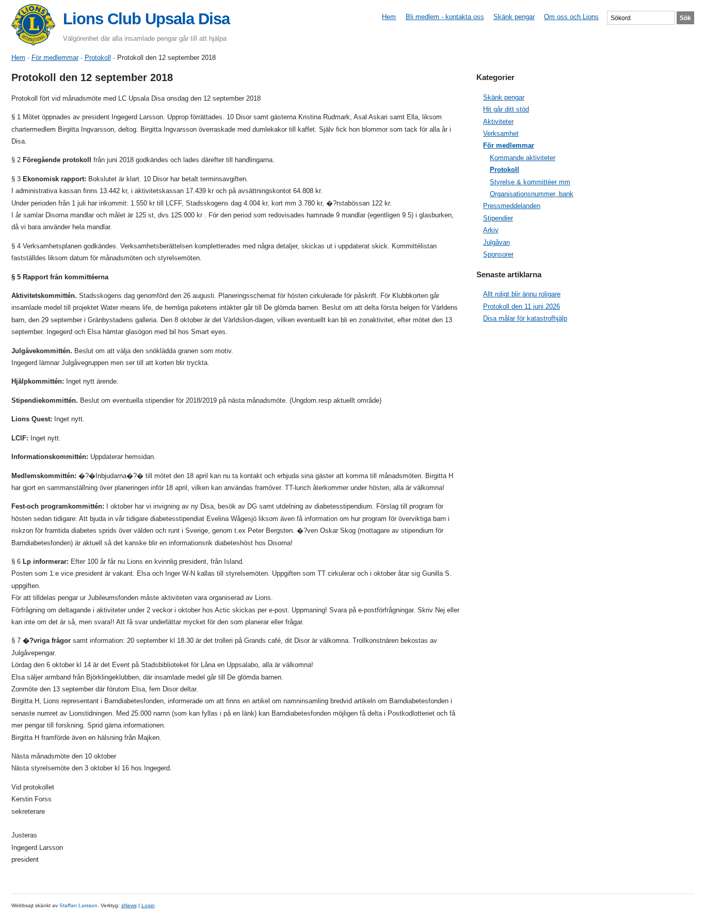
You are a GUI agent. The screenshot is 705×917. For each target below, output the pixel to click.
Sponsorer (498, 254)
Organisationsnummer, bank (531, 194)
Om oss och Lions (571, 17)
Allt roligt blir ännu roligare (521, 294)
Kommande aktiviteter (522, 158)
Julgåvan (496, 242)
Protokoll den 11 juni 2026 (521, 306)
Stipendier (498, 218)
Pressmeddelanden (511, 206)
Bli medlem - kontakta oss (445, 17)
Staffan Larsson (78, 905)
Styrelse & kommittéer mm (530, 182)
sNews (129, 905)
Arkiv (491, 230)
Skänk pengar (514, 17)
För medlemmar (54, 57)
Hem (389, 17)
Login (148, 905)
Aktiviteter (498, 121)
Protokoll (98, 57)
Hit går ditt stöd (506, 109)
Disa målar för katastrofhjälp (525, 318)
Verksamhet (501, 133)
